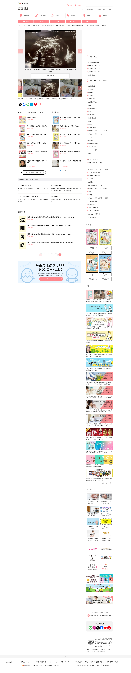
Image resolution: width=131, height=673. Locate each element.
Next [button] (80, 51)
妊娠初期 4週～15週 (94, 65)
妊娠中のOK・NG (93, 182)
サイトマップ (53, 662)
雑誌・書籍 (26, 21)
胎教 (89, 105)
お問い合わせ (100, 662)
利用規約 (22, 662)
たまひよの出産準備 (94, 214)
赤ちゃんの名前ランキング (95, 185)
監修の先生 (91, 204)
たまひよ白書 (92, 217)
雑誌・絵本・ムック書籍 (95, 163)
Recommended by (56, 171)
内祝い (79, 5)
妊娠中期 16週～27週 (94, 68)
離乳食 (88, 15)
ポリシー (30, 662)
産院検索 (90, 179)
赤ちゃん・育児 (100, 9)
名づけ (57, 15)
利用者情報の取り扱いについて (115, 662)
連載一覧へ (104, 483)
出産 (34, 25)
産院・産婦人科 (92, 108)
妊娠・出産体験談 (93, 143)
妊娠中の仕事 (92, 127)
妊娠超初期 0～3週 (93, 62)
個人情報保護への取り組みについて (88, 665)
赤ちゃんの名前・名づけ (95, 134)
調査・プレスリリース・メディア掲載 (71, 662)
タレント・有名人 (93, 150)
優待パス (105, 15)
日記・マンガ (92, 146)
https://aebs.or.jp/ (98, 646)
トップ (19, 25)
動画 (89, 153)
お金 (89, 121)
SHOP (71, 5)
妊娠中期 (47, 98)
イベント (90, 137)
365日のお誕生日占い (94, 172)
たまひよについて (93, 159)
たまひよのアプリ (93, 207)
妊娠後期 (54, 98)
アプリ (41, 21)
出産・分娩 (91, 75)
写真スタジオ (89, 21)
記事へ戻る (50, 75)
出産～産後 (91, 115)
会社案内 (106, 665)
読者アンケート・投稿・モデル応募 (98, 169)
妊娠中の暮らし (92, 102)
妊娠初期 (41, 98)
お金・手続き (43, 15)
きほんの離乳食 (92, 201)
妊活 (109, 9)
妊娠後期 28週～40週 (94, 72)
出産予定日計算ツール (94, 175)
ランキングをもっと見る (33, 172)
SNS (57, 21)
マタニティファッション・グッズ (97, 131)
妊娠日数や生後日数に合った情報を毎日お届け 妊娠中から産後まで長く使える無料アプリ (51, 274)
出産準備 (73, 15)
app (71, 98)
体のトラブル (92, 99)
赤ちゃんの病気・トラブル (31, 98)
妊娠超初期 (91, 86)
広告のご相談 (89, 662)
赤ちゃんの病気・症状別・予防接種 (98, 198)
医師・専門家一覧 (41, 662)
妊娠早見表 (26, 15)
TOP (83, 9)
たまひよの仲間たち (94, 211)
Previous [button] (20, 51)
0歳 (59, 98)
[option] (50, 51)
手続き (90, 124)
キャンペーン (73, 21)
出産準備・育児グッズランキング (97, 188)
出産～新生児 (92, 118)
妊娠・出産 (90, 9)
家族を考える (65, 98)
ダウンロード (51, 279)
